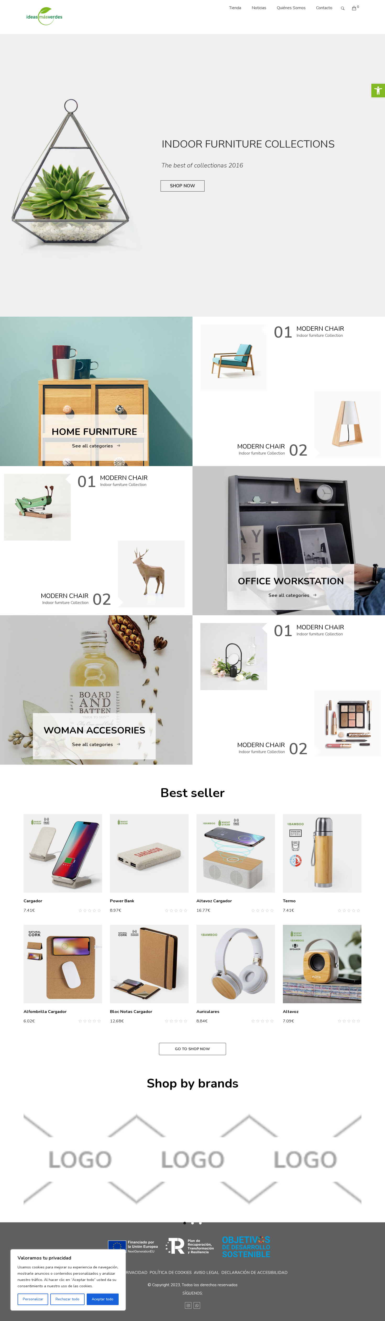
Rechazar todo (67, 1299)
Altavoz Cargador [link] (214, 901)
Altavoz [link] (291, 1012)
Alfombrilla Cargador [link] (45, 1012)
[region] (68, 1280)
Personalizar (33, 1299)
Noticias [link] (259, 8)
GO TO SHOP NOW (192, 1048)
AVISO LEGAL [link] (206, 1272)
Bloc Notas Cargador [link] (131, 1012)
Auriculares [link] (207, 1012)
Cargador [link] (33, 901)
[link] (378, 90)
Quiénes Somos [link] (291, 8)
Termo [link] (289, 901)
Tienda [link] (235, 8)
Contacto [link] (324, 8)
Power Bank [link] (122, 901)
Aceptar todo (102, 1299)
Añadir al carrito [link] (40, 910)
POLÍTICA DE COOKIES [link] (171, 1272)
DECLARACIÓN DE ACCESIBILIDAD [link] (254, 1272)
